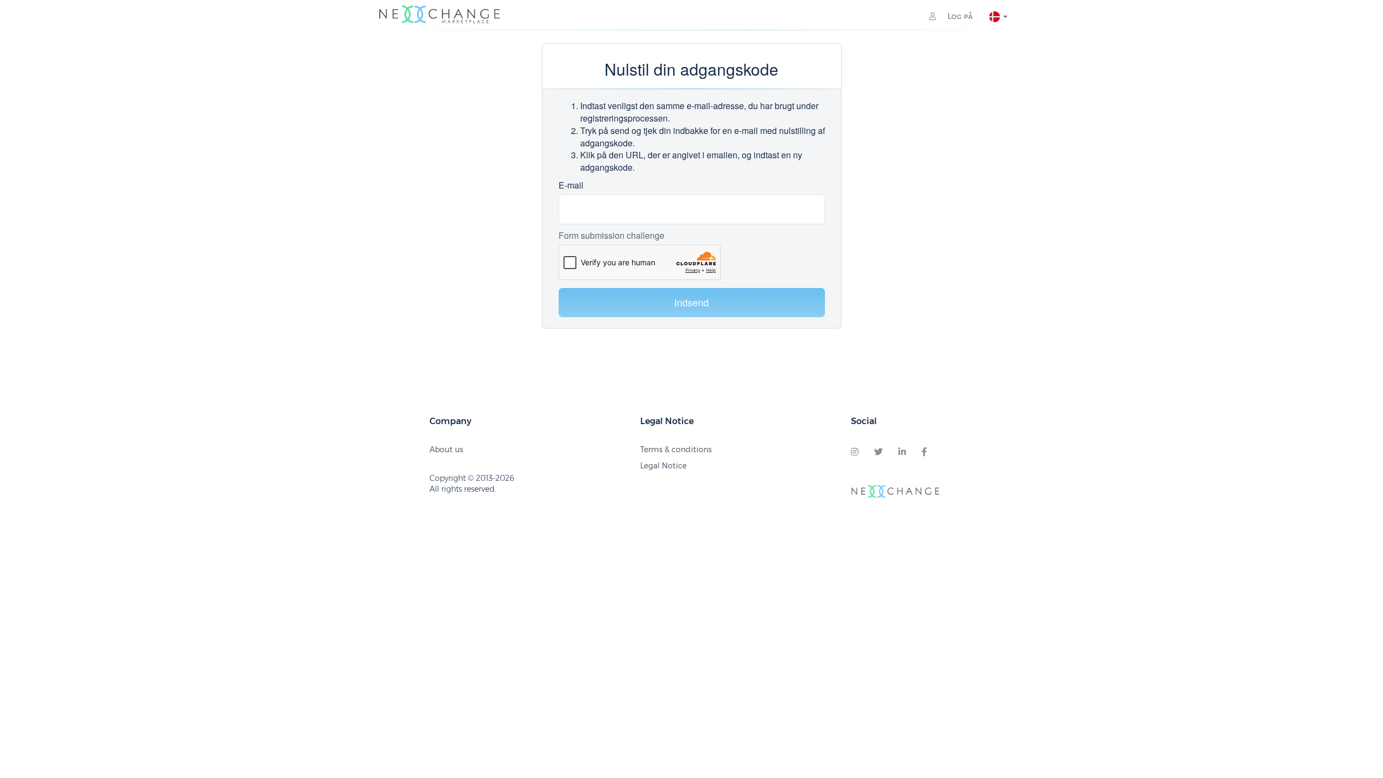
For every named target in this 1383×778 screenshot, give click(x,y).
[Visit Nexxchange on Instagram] (854, 452)
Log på (959, 16)
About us (446, 449)
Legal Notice (663, 466)
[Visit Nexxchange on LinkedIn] (902, 452)
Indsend (691, 302)
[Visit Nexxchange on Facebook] (924, 452)
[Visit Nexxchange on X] (878, 452)
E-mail (571, 185)
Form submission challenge (611, 236)
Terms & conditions (675, 449)
